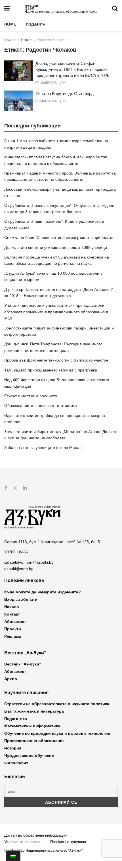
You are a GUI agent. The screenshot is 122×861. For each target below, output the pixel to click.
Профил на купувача (68, 842)
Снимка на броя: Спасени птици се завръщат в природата (58, 237)
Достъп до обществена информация (35, 835)
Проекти (12, 629)
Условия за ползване (22, 842)
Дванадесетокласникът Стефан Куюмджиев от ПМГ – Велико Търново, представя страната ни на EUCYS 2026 (72, 69)
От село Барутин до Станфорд (64, 93)
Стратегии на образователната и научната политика (56, 704)
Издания (35, 24)
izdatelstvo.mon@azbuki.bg (29, 562)
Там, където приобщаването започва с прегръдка (50, 370)
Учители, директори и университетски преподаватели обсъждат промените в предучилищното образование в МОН (56, 311)
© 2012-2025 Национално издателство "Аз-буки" (43, 850)
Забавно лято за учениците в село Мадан (43, 447)
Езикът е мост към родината (30, 396)
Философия (16, 763)
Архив (10, 679)
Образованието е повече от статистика (40, 405)
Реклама (12, 636)
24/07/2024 (47, 101)
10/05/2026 (47, 83)
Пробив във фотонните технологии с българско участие (56, 360)
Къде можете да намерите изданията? (42, 592)
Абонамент (15, 621)
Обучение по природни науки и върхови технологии (57, 733)
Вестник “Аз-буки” (22, 664)
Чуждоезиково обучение (29, 755)
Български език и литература (34, 711)
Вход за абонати (20, 599)
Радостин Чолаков (51, 40)
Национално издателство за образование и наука (61, 11)
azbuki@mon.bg (18, 568)
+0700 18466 (16, 552)
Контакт (12, 614)
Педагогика (15, 718)
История (12, 748)
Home (10, 24)
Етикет (26, 40)
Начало (10, 40)
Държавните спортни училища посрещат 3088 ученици (55, 247)
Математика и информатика (32, 726)
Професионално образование (34, 740)
